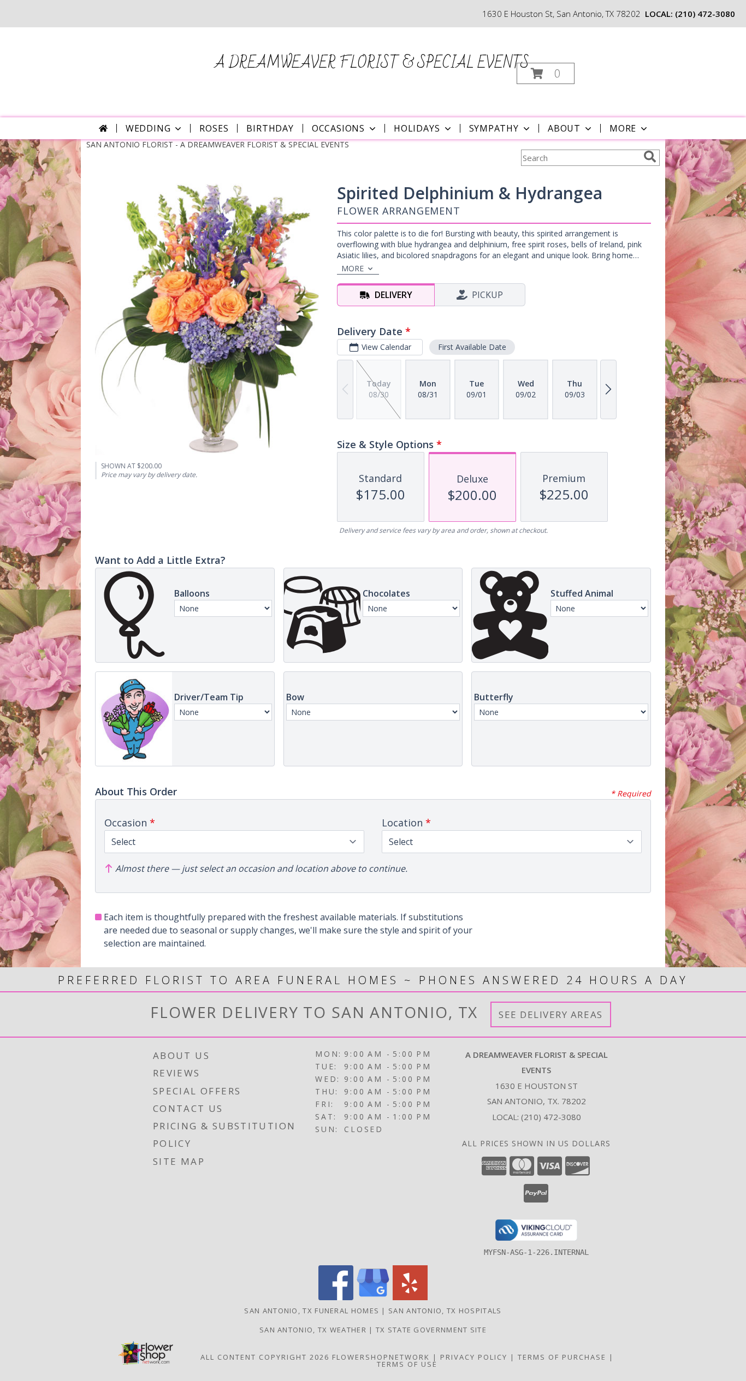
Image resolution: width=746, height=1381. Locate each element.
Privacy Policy (473, 1357)
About (564, 128)
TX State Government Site (431, 1330)
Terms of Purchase (562, 1357)
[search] (650, 156)
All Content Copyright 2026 (264, 1357)
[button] (546, 73)
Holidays (417, 128)
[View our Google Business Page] (373, 1297)
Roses (213, 128)
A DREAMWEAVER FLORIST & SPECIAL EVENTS (372, 63)
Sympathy (494, 128)
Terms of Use (407, 1364)
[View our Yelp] (410, 1297)
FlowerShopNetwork (381, 1357)
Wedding (148, 128)
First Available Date (472, 347)
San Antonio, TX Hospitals (445, 1310)
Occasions (338, 128)
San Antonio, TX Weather (312, 1330)
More (622, 128)
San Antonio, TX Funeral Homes (311, 1310)
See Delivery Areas (551, 1014)
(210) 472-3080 (705, 13)
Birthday (269, 128)
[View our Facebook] (335, 1297)
